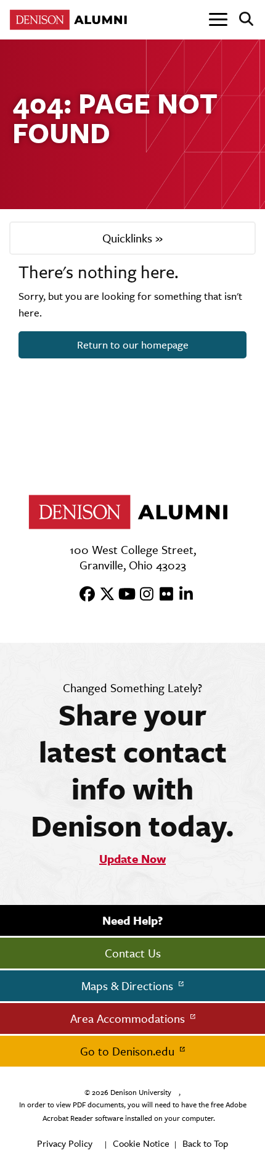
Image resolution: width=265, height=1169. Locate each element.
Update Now (132, 859)
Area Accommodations (129, 1018)
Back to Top (205, 1143)
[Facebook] (83, 594)
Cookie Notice (141, 1143)
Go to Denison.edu (128, 1051)
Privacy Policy (64, 1143)
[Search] (241, 20)
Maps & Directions (128, 986)
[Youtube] (122, 594)
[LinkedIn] (181, 594)
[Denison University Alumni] (71, 19)
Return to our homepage (133, 345)
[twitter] (102, 594)
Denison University (140, 1092)
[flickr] (162, 594)
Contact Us (133, 953)
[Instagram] (142, 594)
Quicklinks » (132, 238)
